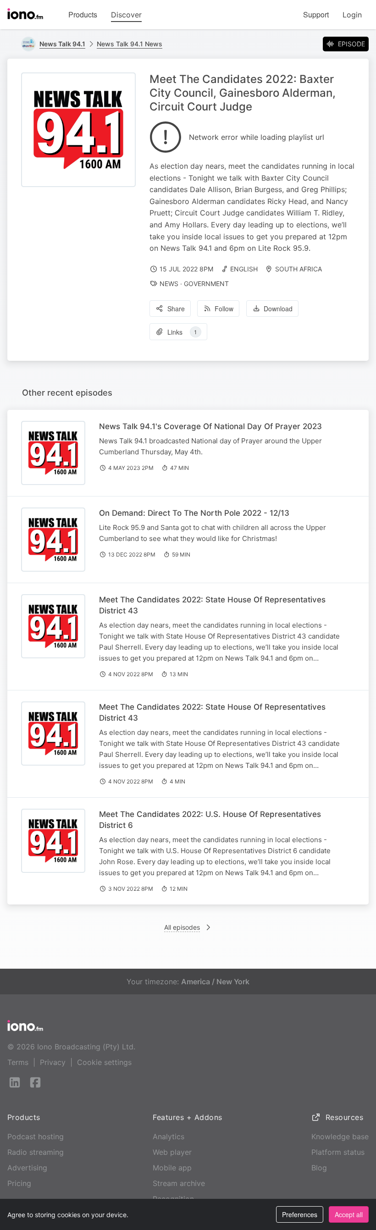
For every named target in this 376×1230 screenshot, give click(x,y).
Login (352, 14)
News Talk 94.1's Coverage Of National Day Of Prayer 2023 (210, 426)
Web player (172, 1152)
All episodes (182, 927)
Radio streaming (35, 1152)
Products (82, 14)
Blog (319, 1167)
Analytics (168, 1136)
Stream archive (179, 1183)
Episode (351, 44)
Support (316, 14)
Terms (17, 1062)
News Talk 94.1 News (129, 44)
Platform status (338, 1152)
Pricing (19, 1183)
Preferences (299, 1214)
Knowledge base (340, 1136)
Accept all (349, 1214)
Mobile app (172, 1167)
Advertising (27, 1167)
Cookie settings (104, 1062)
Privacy (53, 1062)
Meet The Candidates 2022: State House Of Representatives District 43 (212, 605)
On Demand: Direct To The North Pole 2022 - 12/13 (194, 513)
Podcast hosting (35, 1136)
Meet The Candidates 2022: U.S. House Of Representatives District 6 (210, 820)
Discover (126, 14)
